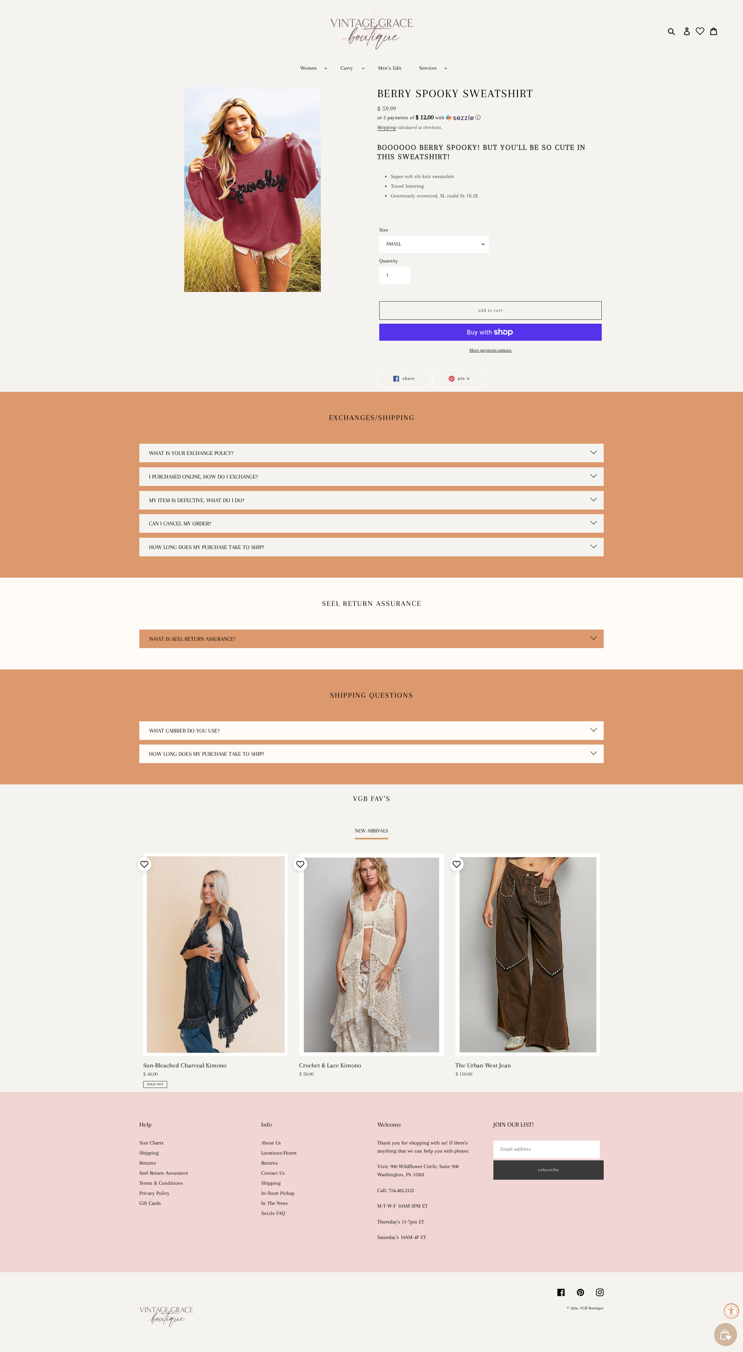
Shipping (386, 127)
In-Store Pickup (277, 1193)
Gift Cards (150, 1203)
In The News (274, 1203)
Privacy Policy (154, 1193)
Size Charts (151, 1143)
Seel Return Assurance (163, 1173)
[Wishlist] (700, 31)
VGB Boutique (592, 1308)
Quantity (388, 261)
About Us (271, 1143)
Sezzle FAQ (273, 1213)
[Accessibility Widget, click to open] (731, 1311)
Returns (147, 1163)
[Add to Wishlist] (143, 864)
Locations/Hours (279, 1153)
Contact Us (273, 1173)
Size (383, 230)
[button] (429, 117)
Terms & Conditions (161, 1183)
